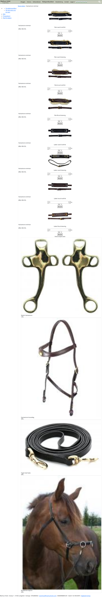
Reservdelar (21, 6)
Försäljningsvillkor (11, 8)
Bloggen (23, 2)
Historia (29, 2)
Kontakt (66, 2)
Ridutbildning (59, 2)
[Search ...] (99, 1)
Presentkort (6, 16)
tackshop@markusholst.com (47, 596)
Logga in (72, 2)
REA (4, 14)
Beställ (60, 35)
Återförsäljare (7, 18)
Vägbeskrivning (85, 596)
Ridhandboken (37, 2)
